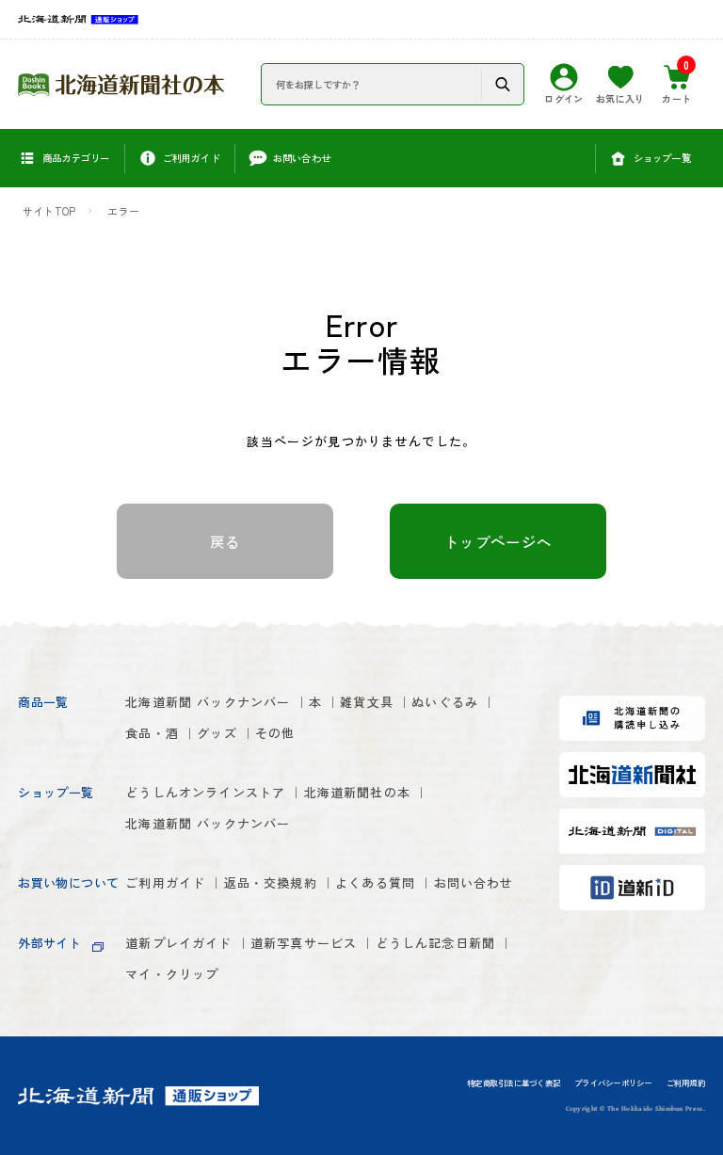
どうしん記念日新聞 (436, 943)
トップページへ (498, 541)
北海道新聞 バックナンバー (207, 702)
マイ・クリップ (171, 974)
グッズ (217, 733)
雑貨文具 (367, 702)
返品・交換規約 (270, 882)
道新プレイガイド (178, 943)
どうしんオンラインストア (205, 792)
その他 (275, 733)
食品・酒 (152, 733)
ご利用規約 (686, 1083)
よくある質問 (375, 882)
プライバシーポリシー (612, 1083)
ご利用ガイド (165, 882)
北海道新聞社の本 (357, 792)
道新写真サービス (303, 943)
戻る (225, 541)
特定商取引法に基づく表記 (513, 1083)
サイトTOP (49, 211)
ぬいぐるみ (444, 702)
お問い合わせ (474, 882)
